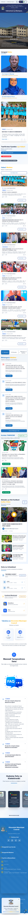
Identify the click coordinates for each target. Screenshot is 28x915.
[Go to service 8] (18, 815)
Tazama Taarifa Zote (8, 152)
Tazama (9, 375)
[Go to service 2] (10, 815)
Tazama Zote (22, 575)
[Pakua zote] (22, 582)
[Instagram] (12, 840)
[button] (14, 719)
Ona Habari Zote (14, 172)
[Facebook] (8, 840)
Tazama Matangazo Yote (14, 430)
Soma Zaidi (3, 139)
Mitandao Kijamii (11, 1)
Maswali (3, 1)
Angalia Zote (21, 435)
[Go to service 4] (13, 815)
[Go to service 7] (17, 815)
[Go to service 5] (14, 815)
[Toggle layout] (19, 899)
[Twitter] (15, 840)
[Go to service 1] (9, 815)
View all (25, 502)
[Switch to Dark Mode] (17, 2)
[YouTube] (19, 840)
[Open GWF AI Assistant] (24, 911)
